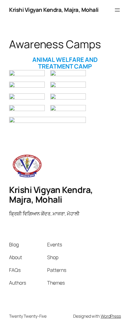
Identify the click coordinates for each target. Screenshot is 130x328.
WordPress (111, 316)
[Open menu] (117, 10)
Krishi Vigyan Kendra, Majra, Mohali (54, 10)
